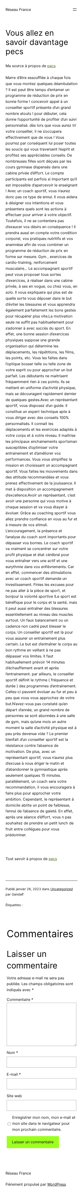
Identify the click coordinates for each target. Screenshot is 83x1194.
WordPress (56, 1184)
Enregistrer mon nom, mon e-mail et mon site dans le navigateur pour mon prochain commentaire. (43, 1123)
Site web (14, 1095)
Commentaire (20, 999)
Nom (12, 1052)
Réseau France (18, 9)
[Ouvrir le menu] (74, 9)
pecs (51, 65)
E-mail (14, 1074)
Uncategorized (61, 889)
